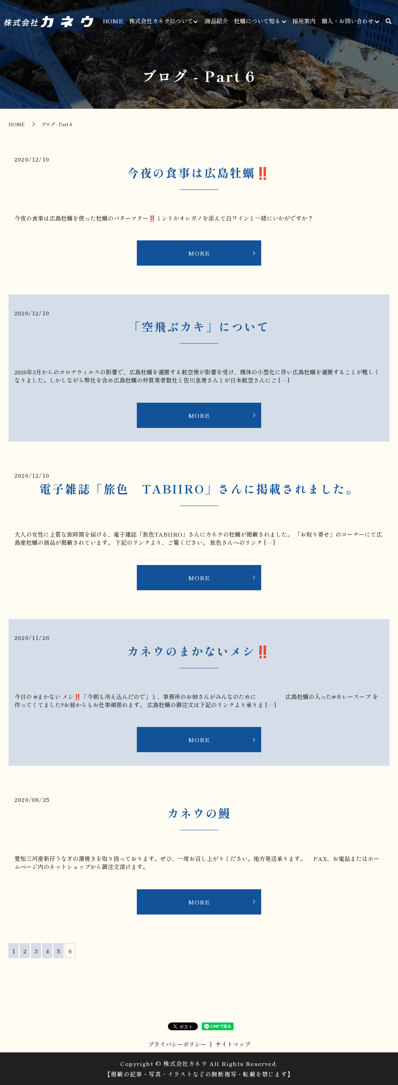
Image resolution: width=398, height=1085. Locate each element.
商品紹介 (216, 21)
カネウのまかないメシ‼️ (199, 650)
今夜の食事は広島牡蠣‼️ (199, 172)
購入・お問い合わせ (347, 21)
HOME (113, 21)
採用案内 (304, 21)
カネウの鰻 (199, 812)
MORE (199, 253)
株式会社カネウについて (161, 21)
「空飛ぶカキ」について (199, 326)
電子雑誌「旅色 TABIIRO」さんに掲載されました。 (199, 488)
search (388, 21)
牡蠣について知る (257, 21)
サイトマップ (232, 1044)
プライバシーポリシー (177, 1044)
